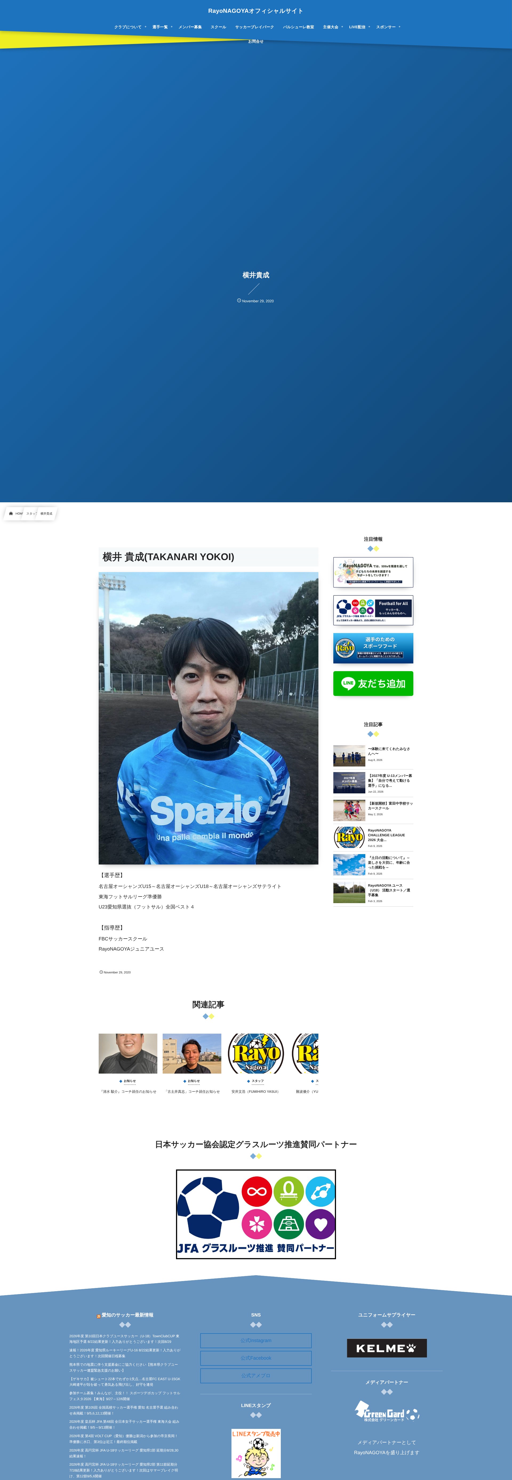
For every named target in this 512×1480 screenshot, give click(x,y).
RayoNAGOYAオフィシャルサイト (256, 11)
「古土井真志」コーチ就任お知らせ (192, 1092)
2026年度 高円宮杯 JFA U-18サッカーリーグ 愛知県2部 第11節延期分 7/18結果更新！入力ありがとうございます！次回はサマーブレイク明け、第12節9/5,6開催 (123, 1470)
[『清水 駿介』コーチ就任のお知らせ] (128, 1054)
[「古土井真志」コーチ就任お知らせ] (192, 1054)
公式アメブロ (256, 1375)
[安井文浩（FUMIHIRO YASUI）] (256, 1054)
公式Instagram (256, 1340)
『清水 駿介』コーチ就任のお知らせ (127, 1092)
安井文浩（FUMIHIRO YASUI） (256, 1092)
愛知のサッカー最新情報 (128, 1315)
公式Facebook (256, 1358)
